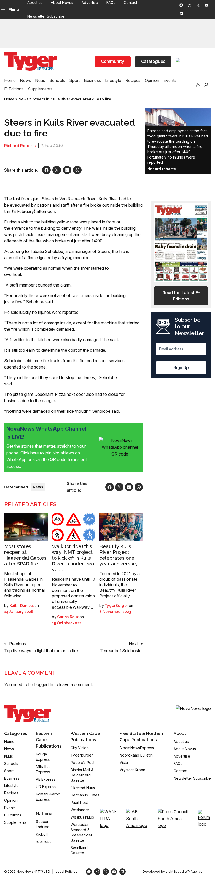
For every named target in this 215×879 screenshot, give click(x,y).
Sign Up (181, 367)
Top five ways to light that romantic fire (41, 650)
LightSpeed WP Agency (184, 871)
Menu (13, 9)
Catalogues (153, 61)
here (35, 453)
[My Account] (198, 84)
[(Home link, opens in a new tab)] (27, 713)
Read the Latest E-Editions (181, 295)
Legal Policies (66, 871)
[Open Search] (206, 84)
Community (112, 61)
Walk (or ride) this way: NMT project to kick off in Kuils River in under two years (73, 558)
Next (133, 643)
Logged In (43, 684)
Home (9, 99)
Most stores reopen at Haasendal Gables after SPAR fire (25, 555)
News (23, 99)
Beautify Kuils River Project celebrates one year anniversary (118, 555)
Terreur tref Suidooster (121, 650)
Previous (17, 643)
